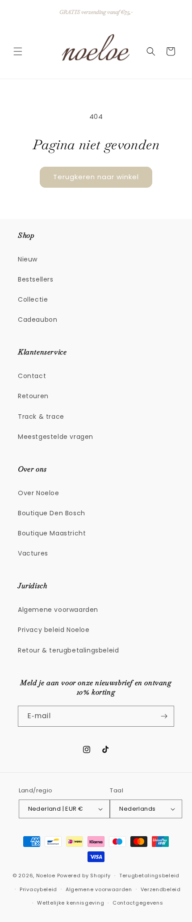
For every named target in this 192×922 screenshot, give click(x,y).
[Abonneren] (164, 716)
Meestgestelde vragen (55, 436)
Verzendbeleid (161, 889)
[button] (18, 51)
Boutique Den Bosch (51, 513)
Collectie (33, 299)
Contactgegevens (138, 902)
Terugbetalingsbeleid (149, 875)
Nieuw (28, 259)
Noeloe (45, 875)
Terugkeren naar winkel (96, 176)
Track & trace (41, 416)
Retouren (33, 396)
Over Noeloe (38, 492)
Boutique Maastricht (52, 533)
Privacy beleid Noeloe (54, 629)
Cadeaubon (37, 319)
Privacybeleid (38, 889)
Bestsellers (36, 279)
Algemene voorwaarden (58, 609)
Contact (32, 375)
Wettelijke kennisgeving (70, 902)
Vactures (33, 553)
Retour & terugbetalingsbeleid (68, 650)
